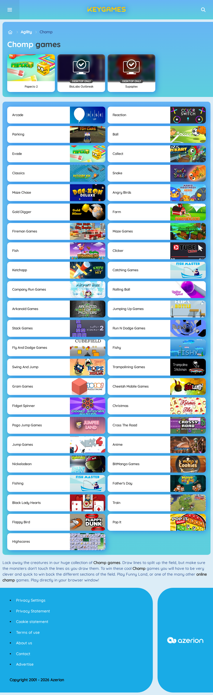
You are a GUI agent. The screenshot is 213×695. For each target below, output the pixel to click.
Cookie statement (32, 621)
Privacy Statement (33, 611)
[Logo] (106, 9)
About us (24, 642)
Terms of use (28, 632)
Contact (23, 653)
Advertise (25, 664)
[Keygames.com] (10, 32)
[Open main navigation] (9, 9)
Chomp (46, 31)
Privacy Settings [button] (30, 600)
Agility (26, 31)
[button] (203, 9)
